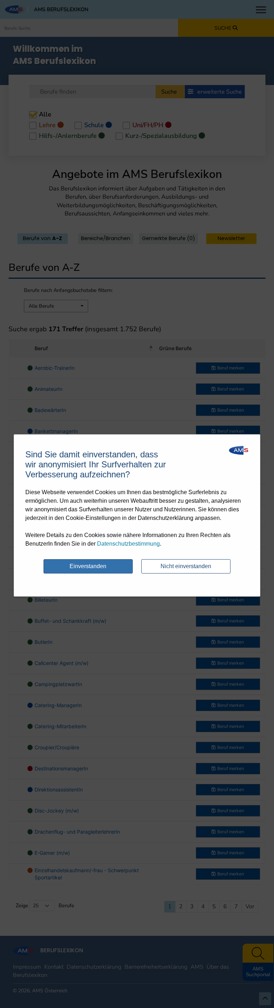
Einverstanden (88, 566)
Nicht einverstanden (186, 566)
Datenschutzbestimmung (128, 544)
